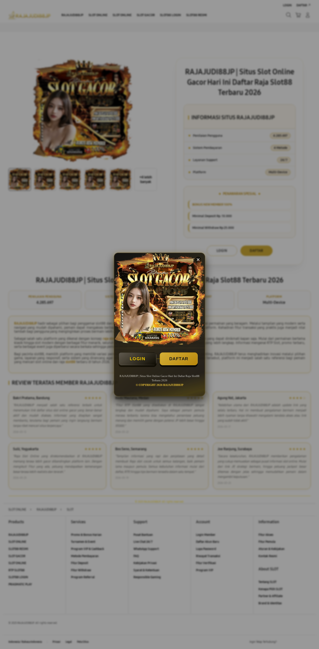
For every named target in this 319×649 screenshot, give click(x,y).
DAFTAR (178, 358)
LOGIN (137, 358)
